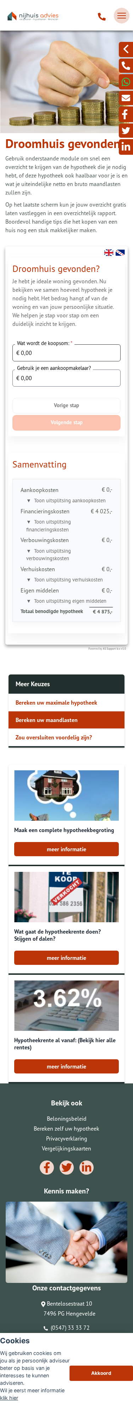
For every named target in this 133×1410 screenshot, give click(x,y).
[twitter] (126, 131)
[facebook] (126, 114)
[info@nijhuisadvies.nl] (126, 98)
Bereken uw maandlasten (47, 719)
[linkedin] (126, 146)
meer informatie (66, 849)
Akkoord (101, 1373)
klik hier (9, 1398)
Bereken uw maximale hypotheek (56, 702)
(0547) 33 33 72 (69, 1327)
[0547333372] (126, 81)
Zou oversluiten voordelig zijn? (54, 737)
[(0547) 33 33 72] (102, 16)
